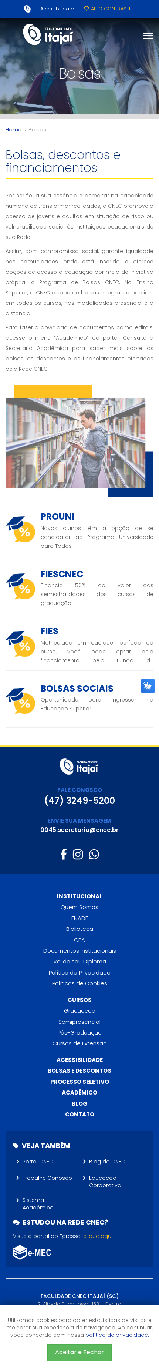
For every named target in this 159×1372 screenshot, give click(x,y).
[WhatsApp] (94, 854)
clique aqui (97, 1236)
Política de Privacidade (80, 972)
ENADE (79, 918)
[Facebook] (63, 854)
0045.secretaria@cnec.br (79, 830)
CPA (79, 940)
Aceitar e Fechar (79, 1352)
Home (13, 129)
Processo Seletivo (79, 1082)
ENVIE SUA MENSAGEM (79, 821)
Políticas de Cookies (79, 983)
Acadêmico (79, 1092)
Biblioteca (79, 929)
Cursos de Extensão (80, 1043)
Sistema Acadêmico (38, 1203)
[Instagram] (78, 854)
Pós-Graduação (80, 1032)
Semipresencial (79, 1022)
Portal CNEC (38, 1161)
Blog (80, 1104)
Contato (79, 1114)
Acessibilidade (58, 8)
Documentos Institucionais (79, 951)
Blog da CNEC (107, 1161)
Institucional (79, 896)
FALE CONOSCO (79, 790)
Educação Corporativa (105, 1181)
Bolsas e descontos (79, 1071)
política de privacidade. (117, 1335)
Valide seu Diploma (79, 961)
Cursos (80, 1000)
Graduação (79, 1011)
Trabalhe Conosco (47, 1178)
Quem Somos (79, 907)
